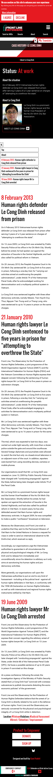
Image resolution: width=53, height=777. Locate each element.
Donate (20, 34)
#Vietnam (16, 716)
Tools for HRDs (7, 34)
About (3, 154)
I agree (7, 17)
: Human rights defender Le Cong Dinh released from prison (18, 161)
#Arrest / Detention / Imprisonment (26, 719)
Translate (47, 40)
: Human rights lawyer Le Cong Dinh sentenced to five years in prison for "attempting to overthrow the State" (19, 171)
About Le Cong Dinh (27, 59)
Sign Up (26, 743)
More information (9, 12)
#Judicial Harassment (40, 716)
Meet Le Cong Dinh (14, 128)
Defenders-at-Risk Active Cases (40, 768)
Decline (20, 17)
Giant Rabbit (35, 758)
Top (2, 149)
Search (45, 34)
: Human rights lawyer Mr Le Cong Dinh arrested (17, 181)
